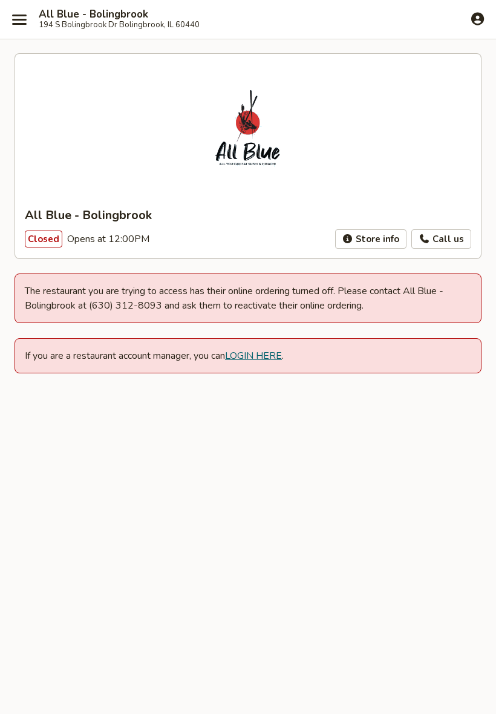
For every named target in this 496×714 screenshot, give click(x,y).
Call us (447, 239)
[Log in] (477, 19)
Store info (376, 239)
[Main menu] (19, 19)
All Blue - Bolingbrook (93, 14)
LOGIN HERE (253, 355)
